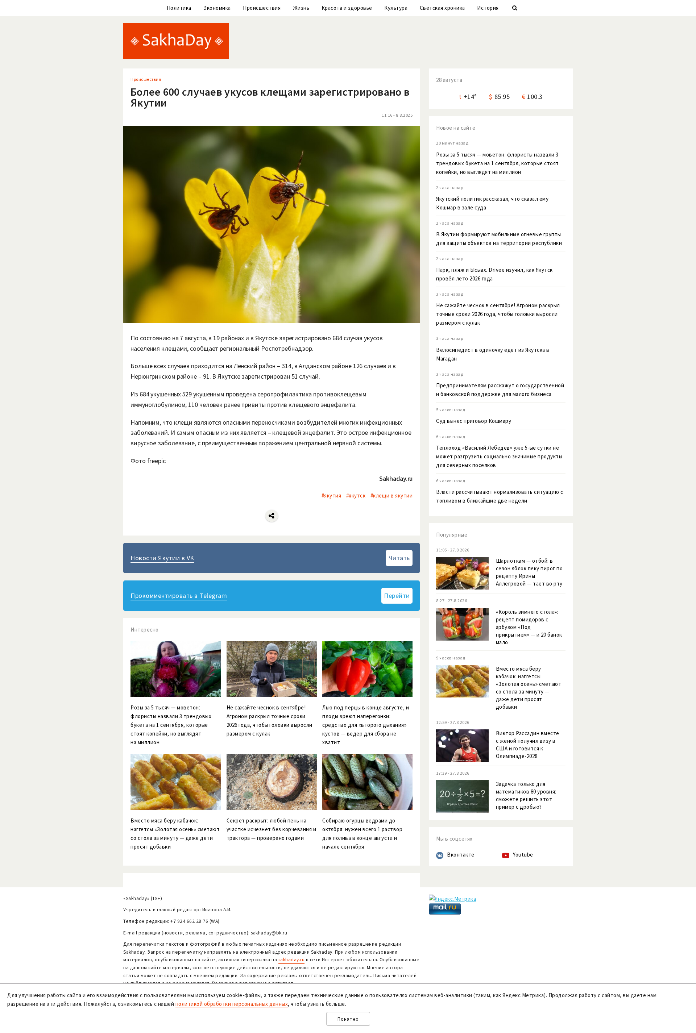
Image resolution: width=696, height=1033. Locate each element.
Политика (179, 7)
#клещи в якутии (391, 495)
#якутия (331, 495)
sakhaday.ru (291, 960)
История (488, 7)
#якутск (356, 495)
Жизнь (301, 7)
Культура (395, 7)
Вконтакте (461, 854)
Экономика (217, 7)
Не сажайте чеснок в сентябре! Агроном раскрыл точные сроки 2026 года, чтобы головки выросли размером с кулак (498, 314)
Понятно (348, 1019)
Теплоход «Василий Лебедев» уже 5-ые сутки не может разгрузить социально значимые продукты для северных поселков (499, 456)
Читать (399, 558)
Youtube (523, 854)
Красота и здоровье (347, 7)
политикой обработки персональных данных (231, 1003)
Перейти (397, 595)
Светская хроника (442, 7)
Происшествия (262, 7)
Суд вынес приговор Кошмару (473, 420)
